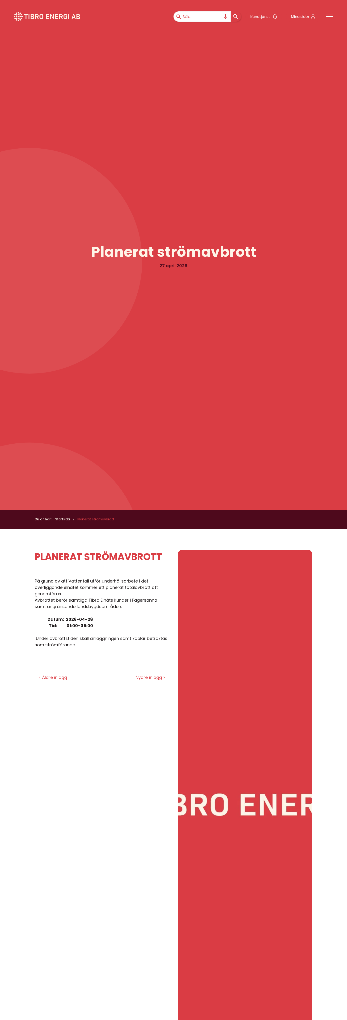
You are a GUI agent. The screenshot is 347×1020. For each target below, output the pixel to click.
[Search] (236, 16)
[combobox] (202, 16)
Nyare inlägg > (150, 677)
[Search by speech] (225, 17)
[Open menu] (329, 16)
